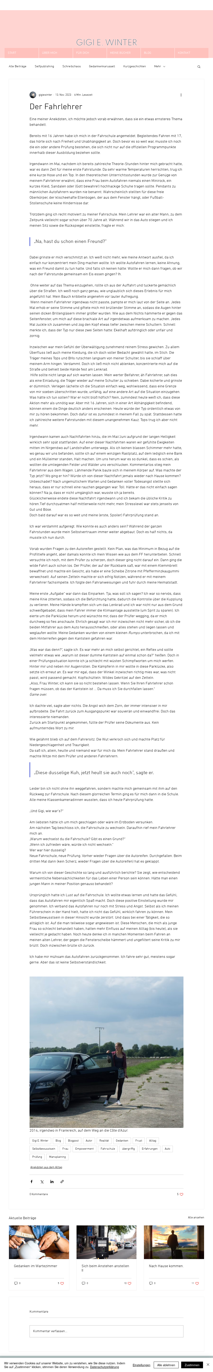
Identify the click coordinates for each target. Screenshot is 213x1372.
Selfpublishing (44, 66)
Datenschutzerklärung (104, 1367)
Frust (138, 1141)
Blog (58, 1141)
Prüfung (37, 1157)
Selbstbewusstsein (43, 1149)
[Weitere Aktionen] (180, 94)
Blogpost (73, 1141)
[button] (199, 66)
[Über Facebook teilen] (31, 1182)
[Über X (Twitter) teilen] (42, 1182)
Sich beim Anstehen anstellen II (105, 1268)
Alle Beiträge (17, 66)
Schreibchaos (71, 66)
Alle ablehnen (166, 1365)
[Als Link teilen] (62, 1182)
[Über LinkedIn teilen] (52, 1182)
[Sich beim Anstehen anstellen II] (107, 1242)
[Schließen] (208, 1365)
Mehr (157, 66)
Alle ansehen (196, 1217)
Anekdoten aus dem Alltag (46, 1167)
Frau (65, 1149)
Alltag (152, 1141)
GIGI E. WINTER (106, 43)
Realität (104, 1141)
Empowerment (84, 1149)
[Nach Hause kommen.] (174, 1242)
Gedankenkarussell (102, 66)
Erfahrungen (150, 1149)
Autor (89, 1141)
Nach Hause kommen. (166, 1266)
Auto (167, 1149)
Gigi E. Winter (40, 1141)
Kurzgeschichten (134, 66)
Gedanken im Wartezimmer (35, 1266)
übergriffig (128, 1149)
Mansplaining (57, 1157)
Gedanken (122, 1141)
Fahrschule (108, 1149)
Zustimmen (192, 1365)
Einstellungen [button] (141, 1365)
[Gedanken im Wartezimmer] (39, 1242)
